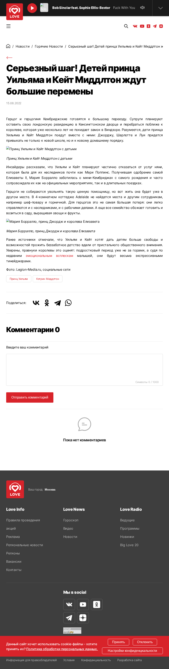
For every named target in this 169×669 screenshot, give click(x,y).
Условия (69, 660)
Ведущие (127, 520)
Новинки (127, 537)
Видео (68, 528)
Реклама (13, 537)
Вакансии (13, 561)
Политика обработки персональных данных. (62, 649)
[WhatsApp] (68, 303)
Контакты (13, 570)
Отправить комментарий (29, 397)
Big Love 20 (129, 545)
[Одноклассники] (47, 303)
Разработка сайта (129, 660)
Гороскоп (70, 520)
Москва (50, 489)
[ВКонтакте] (36, 303)
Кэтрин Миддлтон (47, 278)
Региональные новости (24, 545)
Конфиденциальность (96, 660)
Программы (129, 528)
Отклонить (145, 642)
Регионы (13, 553)
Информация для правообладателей (31, 660)
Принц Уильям (19, 278)
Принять (118, 642)
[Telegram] (57, 303)
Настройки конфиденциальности (132, 650)
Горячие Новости (49, 46)
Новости (23, 46)
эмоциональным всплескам (49, 256)
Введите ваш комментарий (27, 347)
